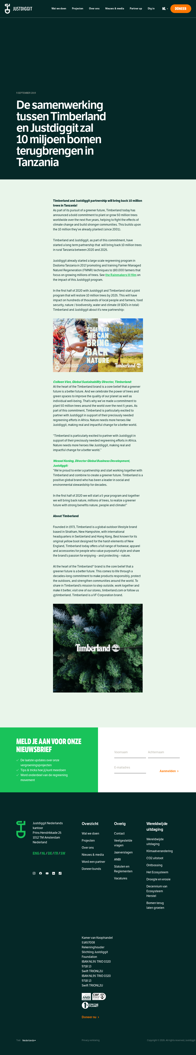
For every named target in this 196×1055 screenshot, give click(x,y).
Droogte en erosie (158, 879)
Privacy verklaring (91, 1040)
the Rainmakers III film (120, 275)
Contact (119, 833)
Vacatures (120, 878)
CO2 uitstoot (154, 858)
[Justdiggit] (18, 9)
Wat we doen (58, 8)
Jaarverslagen (123, 852)
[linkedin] (53, 873)
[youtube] (47, 873)
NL (44, 853)
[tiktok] (60, 873)
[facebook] (40, 873)
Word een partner (93, 862)
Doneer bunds (91, 869)
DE (50, 853)
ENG (36, 853)
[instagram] (34, 873)
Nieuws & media (114, 8)
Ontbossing (154, 865)
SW (62, 853)
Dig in (151, 8)
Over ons (94, 8)
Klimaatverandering (159, 851)
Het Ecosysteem (157, 872)
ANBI (117, 859)
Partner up (136, 8)
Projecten (77, 8)
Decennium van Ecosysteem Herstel (156, 891)
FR (56, 853)
